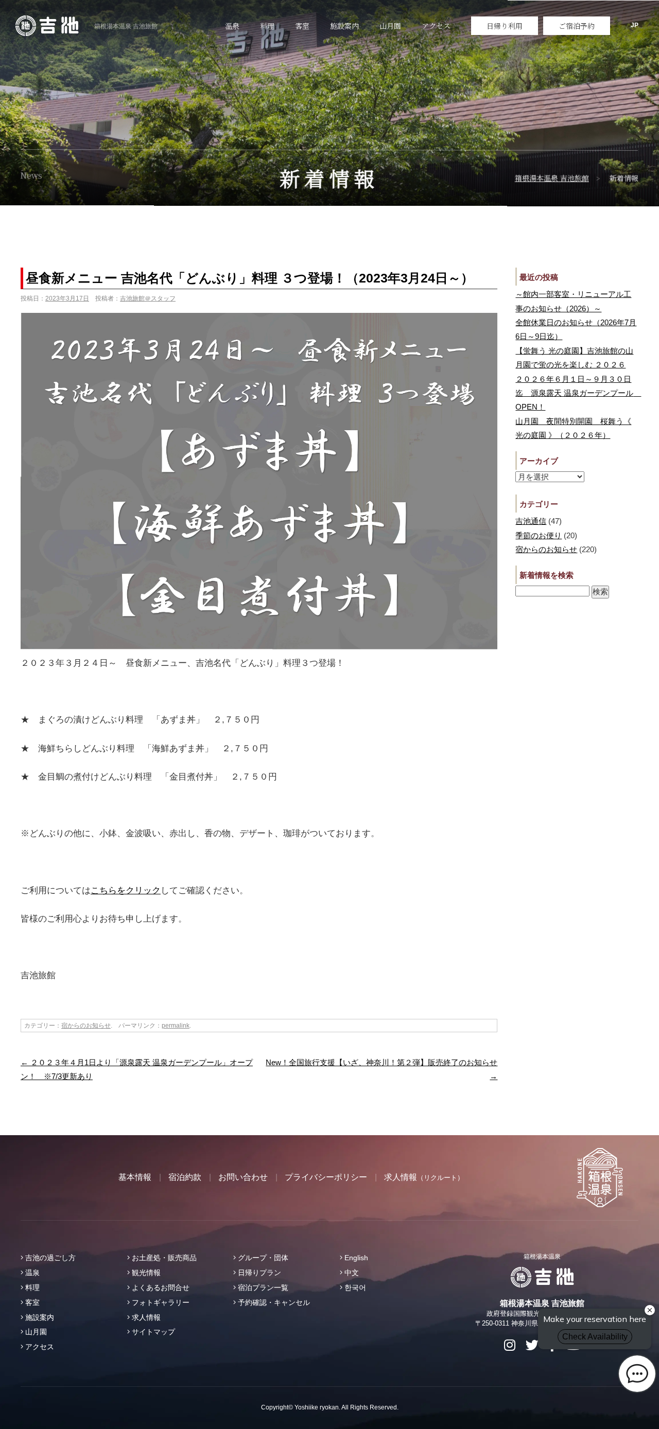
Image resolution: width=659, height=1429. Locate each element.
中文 (350, 1272)
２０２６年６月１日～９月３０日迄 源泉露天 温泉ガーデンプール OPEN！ (578, 393)
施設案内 (344, 26)
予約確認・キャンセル (273, 1302)
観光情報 (145, 1272)
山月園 (390, 26)
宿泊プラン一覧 (262, 1287)
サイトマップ (152, 1332)
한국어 (354, 1287)
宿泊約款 (184, 1177)
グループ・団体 (262, 1258)
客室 (302, 26)
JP (634, 25)
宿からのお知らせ (86, 1025)
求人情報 (424, 1177)
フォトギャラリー (159, 1302)
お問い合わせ (243, 1177)
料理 (267, 26)
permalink (175, 1025)
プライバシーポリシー (326, 1177)
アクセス (436, 26)
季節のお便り (538, 535)
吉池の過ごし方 (49, 1258)
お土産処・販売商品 (163, 1258)
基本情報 (134, 1177)
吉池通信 (530, 521)
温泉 (232, 26)
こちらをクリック (126, 890)
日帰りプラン (258, 1272)
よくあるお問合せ (159, 1287)
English (355, 1258)
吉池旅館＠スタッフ (148, 298)
